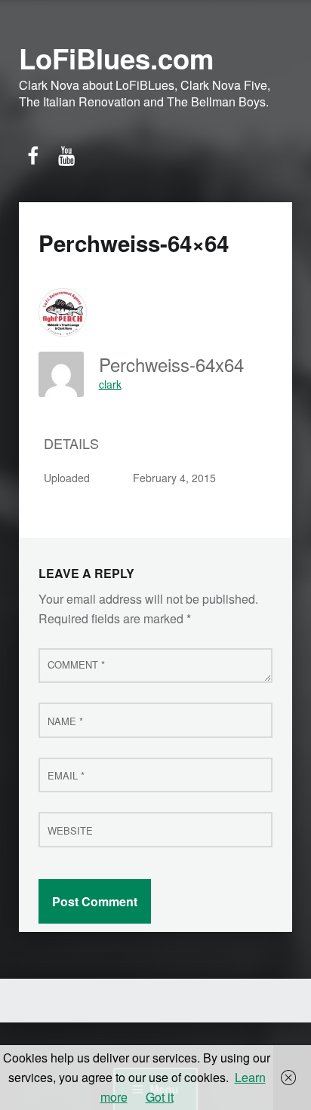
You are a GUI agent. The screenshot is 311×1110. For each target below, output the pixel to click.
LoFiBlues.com (116, 58)
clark (110, 384)
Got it (160, 1096)
